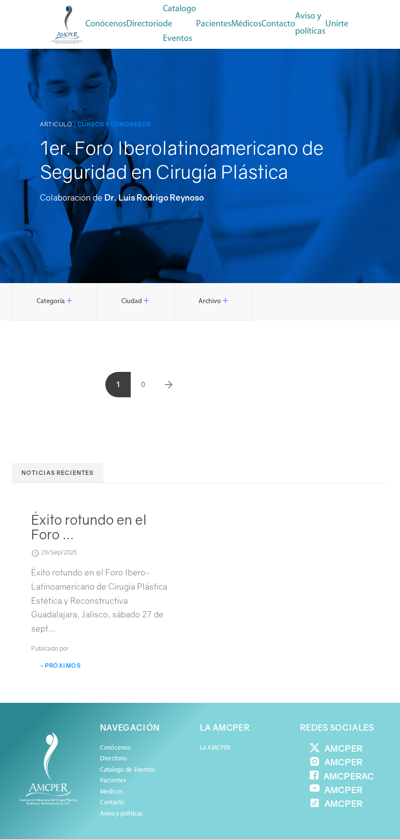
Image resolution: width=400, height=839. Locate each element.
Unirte (336, 24)
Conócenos (105, 24)
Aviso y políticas (310, 24)
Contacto (278, 24)
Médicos (111, 792)
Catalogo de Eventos (179, 24)
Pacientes (113, 781)
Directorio (144, 24)
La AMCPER (215, 748)
